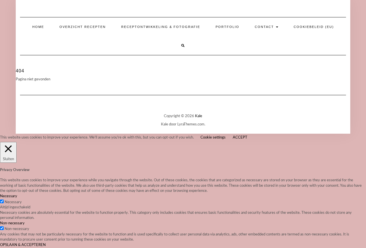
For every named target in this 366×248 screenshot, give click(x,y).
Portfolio (227, 27)
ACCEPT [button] (240, 137)
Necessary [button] (8, 196)
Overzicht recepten (82, 27)
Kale (198, 116)
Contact (265, 27)
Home (38, 27)
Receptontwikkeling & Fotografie (160, 27)
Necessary (13, 202)
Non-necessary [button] (12, 223)
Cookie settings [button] (213, 137)
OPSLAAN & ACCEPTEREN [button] (23, 245)
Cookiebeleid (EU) (314, 27)
